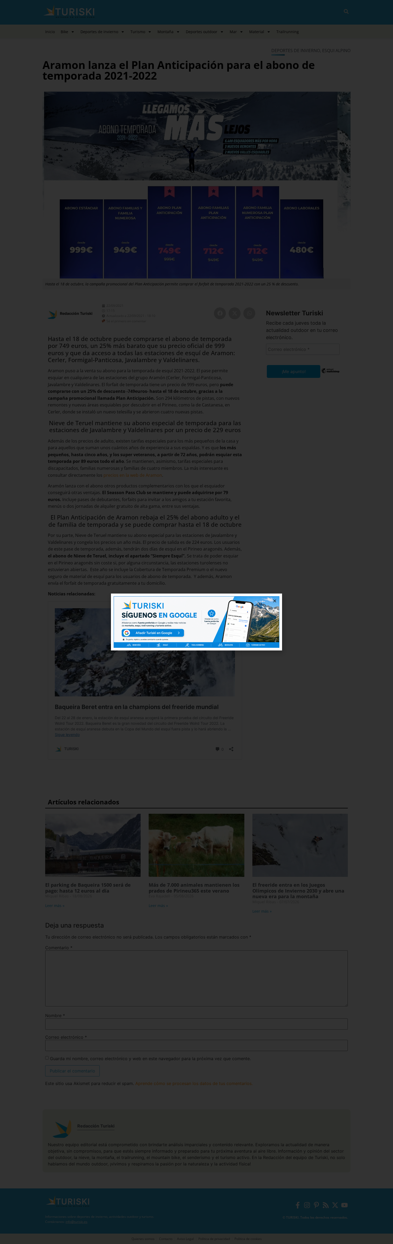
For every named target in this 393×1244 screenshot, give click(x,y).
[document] (196, 622)
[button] (275, 601)
